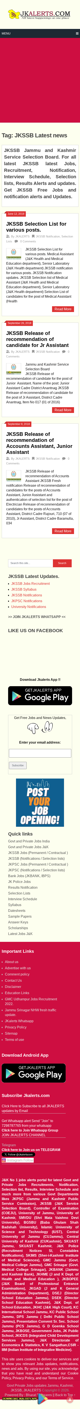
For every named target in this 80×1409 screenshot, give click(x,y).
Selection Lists (19, 893)
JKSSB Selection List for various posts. (36, 227)
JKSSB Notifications (26, 595)
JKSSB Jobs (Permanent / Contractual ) (38, 853)
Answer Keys (18, 922)
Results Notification (23, 887)
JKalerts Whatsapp (19, 1021)
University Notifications (28, 607)
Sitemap (11, 1033)
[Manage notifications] (70, 1399)
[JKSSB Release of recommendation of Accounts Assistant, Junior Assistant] (13, 475)
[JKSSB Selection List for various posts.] (13, 253)
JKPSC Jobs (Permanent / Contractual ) (38, 864)
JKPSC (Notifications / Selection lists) (36, 870)
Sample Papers (20, 916)
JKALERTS (22, 236)
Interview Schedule (22, 899)
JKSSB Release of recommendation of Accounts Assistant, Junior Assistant (39, 443)
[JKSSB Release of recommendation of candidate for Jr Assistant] (13, 368)
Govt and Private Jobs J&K (28, 847)
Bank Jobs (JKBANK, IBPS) (29, 876)
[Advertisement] (40, 80)
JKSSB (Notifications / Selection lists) (36, 858)
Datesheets (16, 910)
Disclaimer (13, 987)
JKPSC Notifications (26, 601)
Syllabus (14, 905)
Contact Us (13, 980)
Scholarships (18, 928)
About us (11, 962)
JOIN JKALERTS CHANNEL (24, 1135)
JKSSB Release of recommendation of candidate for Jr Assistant (37, 339)
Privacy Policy (15, 1027)
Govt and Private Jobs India (29, 841)
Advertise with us (18, 968)
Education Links (17, 993)
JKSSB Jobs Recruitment (30, 583)
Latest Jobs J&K (20, 934)
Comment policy (17, 974)
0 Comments (28, 241)
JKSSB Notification (48, 236)
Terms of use (14, 1039)
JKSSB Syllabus (23, 589)
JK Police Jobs (19, 882)
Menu (6, 33)
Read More (63, 309)
